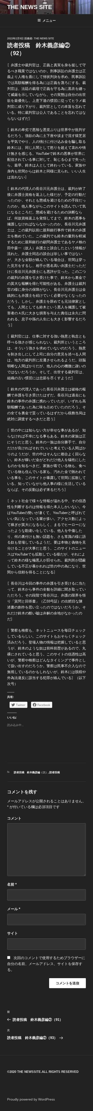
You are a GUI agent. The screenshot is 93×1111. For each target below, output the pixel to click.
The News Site (44, 38)
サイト (12, 933)
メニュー (49, 20)
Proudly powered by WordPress (31, 1099)
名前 (12, 884)
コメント (14, 818)
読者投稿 (54, 772)
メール (13, 909)
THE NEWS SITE (29, 7)
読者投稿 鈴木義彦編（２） (31, 772)
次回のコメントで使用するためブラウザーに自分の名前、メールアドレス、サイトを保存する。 (46, 964)
